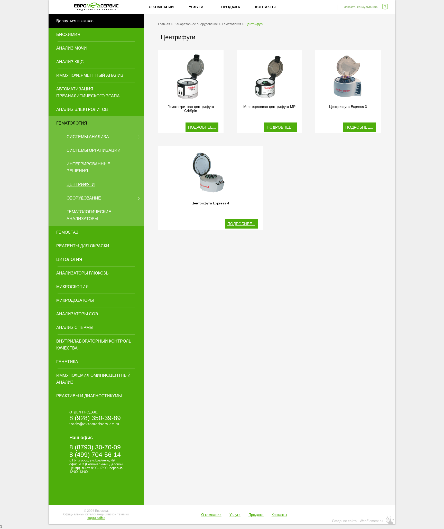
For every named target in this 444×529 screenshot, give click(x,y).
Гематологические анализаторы (89, 215)
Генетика (67, 362)
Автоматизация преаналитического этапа (88, 92)
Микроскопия (72, 287)
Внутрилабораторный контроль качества (94, 344)
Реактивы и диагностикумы (89, 396)
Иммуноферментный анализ (89, 75)
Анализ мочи (71, 48)
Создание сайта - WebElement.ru (357, 521)
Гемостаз (67, 232)
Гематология (71, 123)
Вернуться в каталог (75, 21)
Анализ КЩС (70, 62)
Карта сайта (96, 518)
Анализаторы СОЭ (77, 314)
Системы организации (94, 150)
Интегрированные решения (88, 167)
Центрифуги (81, 184)
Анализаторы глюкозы (82, 273)
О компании (161, 7)
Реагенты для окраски (82, 246)
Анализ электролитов (82, 109)
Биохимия (68, 34)
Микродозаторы (75, 300)
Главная (164, 24)
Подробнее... (202, 127)
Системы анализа (88, 137)
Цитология (69, 259)
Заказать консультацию (360, 6)
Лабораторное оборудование (196, 24)
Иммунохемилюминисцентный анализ (93, 378)
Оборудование (84, 198)
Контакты (265, 7)
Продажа (230, 7)
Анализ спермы (74, 327)
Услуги (196, 7)
